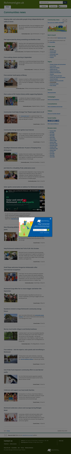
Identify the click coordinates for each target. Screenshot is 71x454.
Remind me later (46, 232)
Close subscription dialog (50, 219)
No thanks (41, 232)
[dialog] (35, 227)
